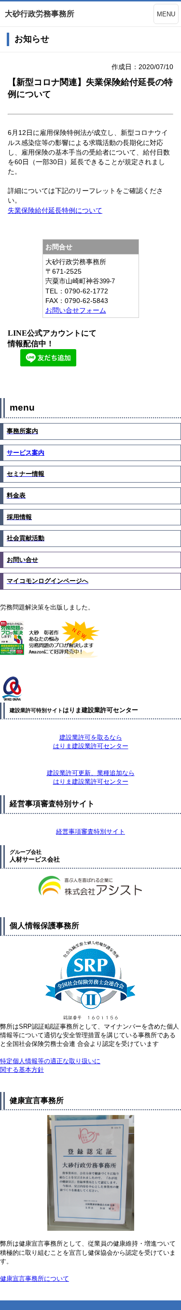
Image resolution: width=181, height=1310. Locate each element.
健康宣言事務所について (34, 1278)
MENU (166, 14)
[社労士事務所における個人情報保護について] (90, 981)
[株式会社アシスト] (90, 886)
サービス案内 (25, 452)
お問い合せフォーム (75, 310)
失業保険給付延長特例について (55, 210)
